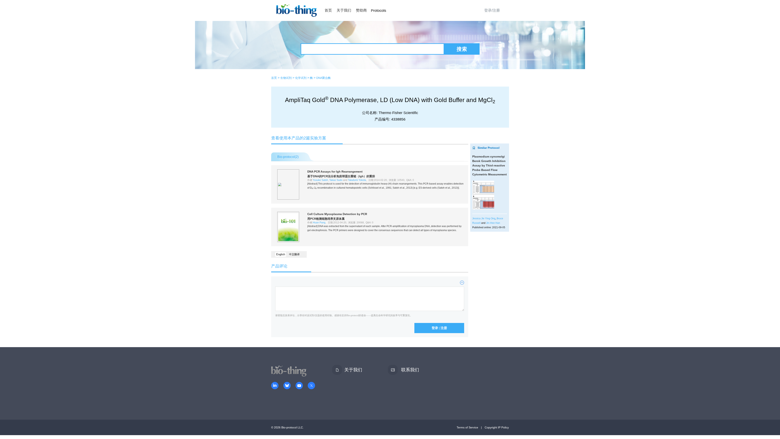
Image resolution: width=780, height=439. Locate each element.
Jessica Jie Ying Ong (483, 218)
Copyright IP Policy (497, 427)
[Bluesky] (287, 386)
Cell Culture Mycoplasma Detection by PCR (337, 214)
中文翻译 (294, 254)
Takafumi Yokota (357, 180)
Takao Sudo (335, 180)
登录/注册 (492, 10)
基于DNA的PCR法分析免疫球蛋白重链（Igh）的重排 (341, 176)
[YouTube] (299, 386)
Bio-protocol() (288, 157)
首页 (328, 10)
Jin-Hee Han (493, 223)
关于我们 (344, 10)
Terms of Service (467, 427)
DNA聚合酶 (323, 77)
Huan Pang (319, 222)
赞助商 (361, 10)
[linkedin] (274, 386)
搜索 (462, 49)
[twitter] (311, 386)
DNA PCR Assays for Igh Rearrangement (335, 171)
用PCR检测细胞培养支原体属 (325, 218)
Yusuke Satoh (320, 180)
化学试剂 (301, 77)
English (280, 254)
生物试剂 (286, 77)
